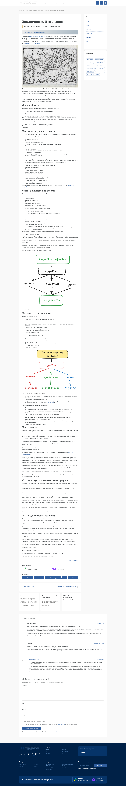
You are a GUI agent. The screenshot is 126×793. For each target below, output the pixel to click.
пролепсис (51, 402)
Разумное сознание (51, 17)
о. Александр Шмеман (100, 71)
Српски (36, 764)
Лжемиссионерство (91, 68)
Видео (52, 3)
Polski (35, 766)
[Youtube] (105, 3)
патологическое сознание (32, 43)
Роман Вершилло (73, 560)
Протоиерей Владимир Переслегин (51, 768)
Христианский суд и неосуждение (39, 10)
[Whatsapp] (39, 754)
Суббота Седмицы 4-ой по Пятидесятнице (70, 596)
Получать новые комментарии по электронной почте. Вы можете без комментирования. (50, 724)
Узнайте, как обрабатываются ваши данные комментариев (70, 731)
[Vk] (97, 3)
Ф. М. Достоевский (71, 534)
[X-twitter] (35, 754)
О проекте (46, 3)
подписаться (61, 724)
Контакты (65, 3)
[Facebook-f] (32, 754)
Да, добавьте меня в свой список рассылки (34, 721)
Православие (90, 59)
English (21, 766)
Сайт (23, 715)
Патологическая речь (100, 59)
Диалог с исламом (99, 65)
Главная (21, 10)
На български (22, 764)
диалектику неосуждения (43, 40)
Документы (89, 33)
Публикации (89, 41)
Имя (23, 703)
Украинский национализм (93, 77)
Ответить (29, 638)
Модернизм (89, 65)
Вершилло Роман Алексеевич (50, 765)
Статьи (58, 3)
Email (24, 709)
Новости (88, 37)
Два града (88, 29)
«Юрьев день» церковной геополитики (49, 596)
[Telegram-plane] (101, 3)
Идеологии (101, 68)
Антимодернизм (90, 71)
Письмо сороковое (26, 596)
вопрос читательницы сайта (37, 36)
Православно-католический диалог (95, 56)
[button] (27, 577)
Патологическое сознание (39, 17)
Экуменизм (89, 62)
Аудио (87, 21)
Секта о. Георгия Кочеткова (93, 74)
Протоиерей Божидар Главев (67, 765)
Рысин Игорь (65, 767)
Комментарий (26, 685)
